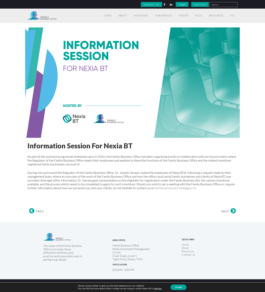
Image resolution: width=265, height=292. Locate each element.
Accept (178, 287)
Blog (198, 15)
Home (108, 15)
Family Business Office (40, 12)
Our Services (163, 15)
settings (157, 288)
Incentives (141, 15)
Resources (216, 15)
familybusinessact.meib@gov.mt (175, 188)
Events (183, 15)
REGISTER (200, 4)
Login (182, 4)
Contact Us (151, 4)
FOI (232, 15)
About (123, 15)
